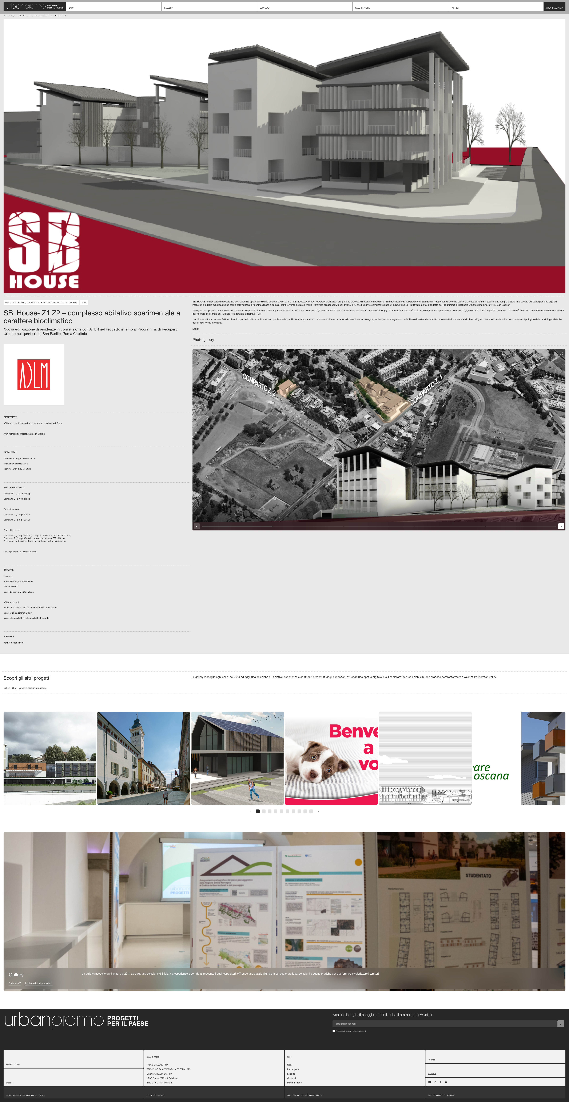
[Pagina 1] (258, 811)
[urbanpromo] (35, 6)
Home (6, 16)
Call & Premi (362, 8)
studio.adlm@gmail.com (20, 613)
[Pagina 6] (287, 811)
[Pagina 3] (269, 811)
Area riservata (554, 8)
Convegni (264, 8)
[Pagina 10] (311, 811)
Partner (455, 8)
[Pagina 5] (281, 811)
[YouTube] (429, 1082)
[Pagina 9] (305, 811)
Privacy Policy (315, 1095)
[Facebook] (440, 1082)
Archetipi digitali (445, 1095)
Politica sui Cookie (297, 1095)
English (195, 329)
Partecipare (293, 1069)
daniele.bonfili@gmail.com (21, 592)
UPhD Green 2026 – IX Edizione (162, 1078)
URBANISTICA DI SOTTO (159, 1074)
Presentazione (13, 1064)
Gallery (168, 8)
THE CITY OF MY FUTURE (159, 1083)
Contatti (291, 1078)
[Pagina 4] (275, 811)
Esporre (291, 1074)
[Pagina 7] (293, 811)
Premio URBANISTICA (157, 1065)
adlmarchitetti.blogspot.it (37, 618)
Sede (290, 1065)
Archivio (432, 1074)
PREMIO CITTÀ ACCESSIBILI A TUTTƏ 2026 (168, 1069)
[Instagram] (435, 1082)
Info (71, 8)
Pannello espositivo (13, 643)
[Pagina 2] (264, 811)
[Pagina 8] (299, 811)
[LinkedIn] (445, 1082)
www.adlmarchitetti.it (14, 618)
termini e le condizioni (355, 1031)
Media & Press (294, 1083)
